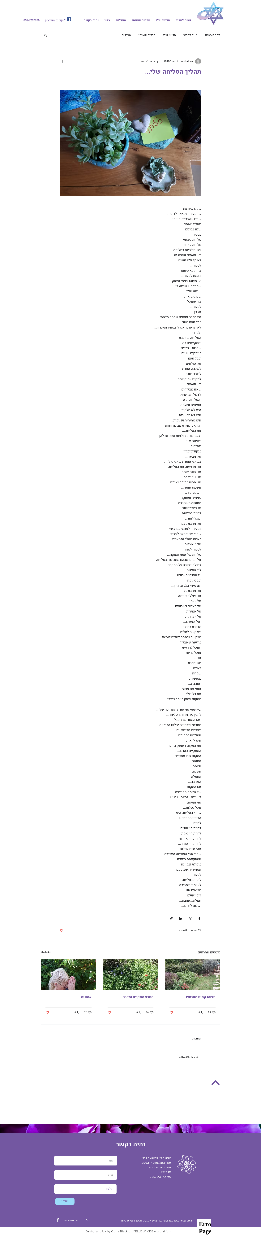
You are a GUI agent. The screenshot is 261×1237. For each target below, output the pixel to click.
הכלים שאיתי (147, 35)
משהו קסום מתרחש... (199, 997)
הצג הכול (45, 952)
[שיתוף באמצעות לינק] (171, 918)
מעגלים (126, 35)
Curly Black (119, 1231)
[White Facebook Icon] (57, 1220)
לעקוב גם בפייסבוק (55, 20)
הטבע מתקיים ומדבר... (136, 997)
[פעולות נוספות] (62, 61)
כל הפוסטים (212, 35)
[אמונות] (68, 974)
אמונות (86, 997)
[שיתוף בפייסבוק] (199, 918)
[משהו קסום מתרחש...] (192, 974)
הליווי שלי (169, 35)
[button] (45, 35)
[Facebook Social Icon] (69, 19)
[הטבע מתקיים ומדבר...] (130, 974)
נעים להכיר (190, 35)
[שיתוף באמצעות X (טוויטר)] (190, 918)
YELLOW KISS (143, 1231)
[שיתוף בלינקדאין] (180, 918)
